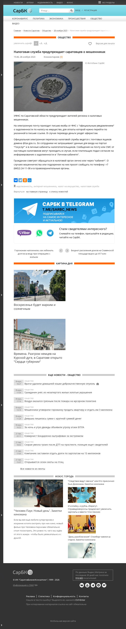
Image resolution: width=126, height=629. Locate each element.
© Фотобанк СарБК (95, 63)
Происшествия (76, 18)
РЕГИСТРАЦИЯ (90, 10)
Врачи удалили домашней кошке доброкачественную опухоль (59, 383)
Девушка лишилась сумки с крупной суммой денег (53, 418)
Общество (96, 18)
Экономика (56, 18)
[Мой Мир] (30, 180)
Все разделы (108, 2)
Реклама (30, 596)
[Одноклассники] (25, 180)
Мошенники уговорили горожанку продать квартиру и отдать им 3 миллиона (68, 409)
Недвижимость (45, 2)
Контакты (84, 596)
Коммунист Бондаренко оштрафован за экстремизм (53, 435)
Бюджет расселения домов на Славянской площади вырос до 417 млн (92, 252)
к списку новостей (58, 191)
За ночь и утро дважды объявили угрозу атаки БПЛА (54, 427)
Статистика (44, 596)
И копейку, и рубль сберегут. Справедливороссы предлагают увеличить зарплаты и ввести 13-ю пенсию (90, 508)
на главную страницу (37, 191)
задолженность (24, 186)
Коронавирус (20, 18)
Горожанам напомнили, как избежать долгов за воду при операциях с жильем (33, 253)
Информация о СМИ (23, 585)
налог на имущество (68, 186)
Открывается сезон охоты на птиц (43, 462)
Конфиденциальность (64, 596)
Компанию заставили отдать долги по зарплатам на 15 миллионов (62, 453)
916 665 (79, 578)
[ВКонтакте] (16, 180)
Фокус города (64, 476)
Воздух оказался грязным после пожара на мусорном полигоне (60, 401)
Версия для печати (105, 43)
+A (40, 43)
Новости (18, 2)
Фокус (70, 2)
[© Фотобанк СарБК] (48, 86)
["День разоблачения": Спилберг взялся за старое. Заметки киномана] (91, 550)
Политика (38, 18)
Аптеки (30, 2)
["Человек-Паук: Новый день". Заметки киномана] (38, 493)
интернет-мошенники (45, 186)
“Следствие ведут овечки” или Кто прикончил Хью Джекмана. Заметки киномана (91, 482)
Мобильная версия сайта (63, 620)
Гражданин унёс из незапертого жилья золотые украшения (58, 392)
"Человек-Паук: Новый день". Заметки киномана (38, 512)
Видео (60, 2)
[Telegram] (20, 180)
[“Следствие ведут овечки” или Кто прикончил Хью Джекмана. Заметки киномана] (91, 494)
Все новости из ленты (32, 468)
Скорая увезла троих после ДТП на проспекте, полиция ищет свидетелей (66, 444)
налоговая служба (90, 186)
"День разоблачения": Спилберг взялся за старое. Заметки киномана (89, 538)
